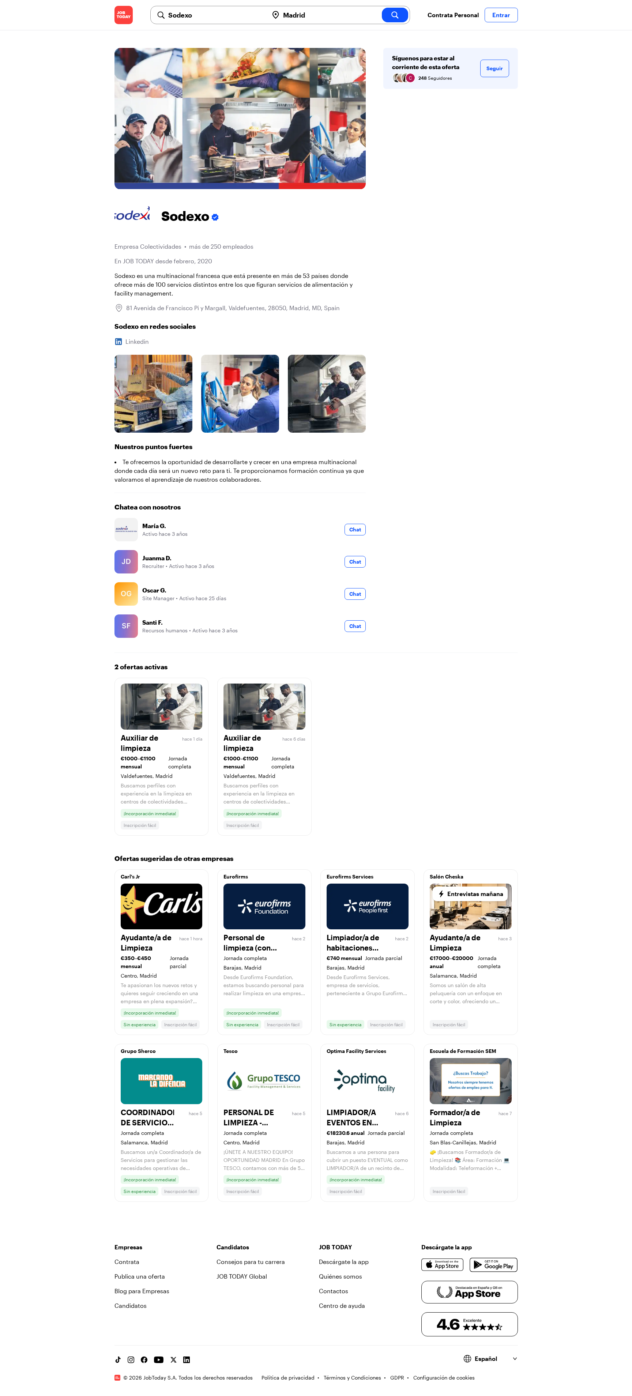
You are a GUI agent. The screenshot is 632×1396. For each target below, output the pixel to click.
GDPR (397, 1377)
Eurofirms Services (350, 876)
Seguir (494, 68)
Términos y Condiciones (352, 1377)
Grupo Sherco (138, 1051)
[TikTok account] (117, 1360)
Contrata (126, 1261)
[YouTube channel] (158, 1360)
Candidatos (130, 1305)
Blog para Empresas (141, 1290)
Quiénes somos (340, 1276)
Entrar (501, 14)
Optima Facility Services (356, 1051)
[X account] (173, 1360)
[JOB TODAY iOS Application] (442, 1264)
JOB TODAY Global (242, 1276)
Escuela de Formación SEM (463, 1051)
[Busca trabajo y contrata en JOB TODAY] (123, 15)
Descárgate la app (344, 1261)
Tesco (230, 1051)
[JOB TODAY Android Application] (494, 1264)
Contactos (333, 1290)
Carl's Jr (130, 876)
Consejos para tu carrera (251, 1261)
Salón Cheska (446, 876)
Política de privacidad (288, 1377)
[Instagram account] (131, 1360)
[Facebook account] (144, 1360)
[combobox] (215, 15)
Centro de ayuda (342, 1305)
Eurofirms (235, 876)
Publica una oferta (139, 1276)
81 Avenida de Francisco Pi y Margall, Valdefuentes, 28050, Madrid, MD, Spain (233, 307)
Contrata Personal (453, 14)
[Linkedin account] (186, 1360)
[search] (395, 15)
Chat (355, 529)
